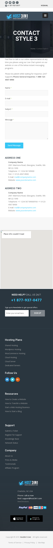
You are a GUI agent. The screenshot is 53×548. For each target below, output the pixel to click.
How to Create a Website (15, 399)
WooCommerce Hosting (15, 353)
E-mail (8, 98)
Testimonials (10, 464)
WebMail (44, 5)
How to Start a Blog (13, 411)
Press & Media (11, 460)
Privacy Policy (29, 542)
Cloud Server (10, 361)
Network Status (11, 443)
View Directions (23, 501)
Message (9, 119)
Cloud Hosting (11, 357)
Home (33, 48)
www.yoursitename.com (26, 180)
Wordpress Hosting (13, 349)
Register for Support (13, 435)
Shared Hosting (11, 345)
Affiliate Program (12, 468)
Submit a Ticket (11, 431)
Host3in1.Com (25, 537)
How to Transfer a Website (16, 403)
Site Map (41, 542)
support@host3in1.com (32, 498)
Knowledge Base (12, 439)
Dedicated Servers (12, 365)
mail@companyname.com (25, 177)
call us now (29, 495)
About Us (9, 456)
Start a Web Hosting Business (17, 407)
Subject (9, 109)
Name (8, 88)
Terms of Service (15, 542)
